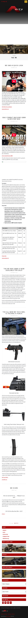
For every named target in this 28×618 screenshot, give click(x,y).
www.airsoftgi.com (5, 109)
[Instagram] (6, 1)
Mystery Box (4, 256)
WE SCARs (14, 488)
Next (15, 523)
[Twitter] (3, 1)
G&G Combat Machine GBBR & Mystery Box (14, 118)
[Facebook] (1, 1)
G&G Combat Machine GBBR (7, 156)
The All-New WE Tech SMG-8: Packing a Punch (14, 312)
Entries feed (5, 534)
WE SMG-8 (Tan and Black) (7, 107)
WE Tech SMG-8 (5, 477)
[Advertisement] (14, 28)
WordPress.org (6, 538)
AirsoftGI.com (4, 479)
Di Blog (8, 616)
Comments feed (6, 536)
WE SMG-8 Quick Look (14, 65)
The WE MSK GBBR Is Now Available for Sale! (14, 269)
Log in (4, 532)
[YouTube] (4, 1)
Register (4, 530)
